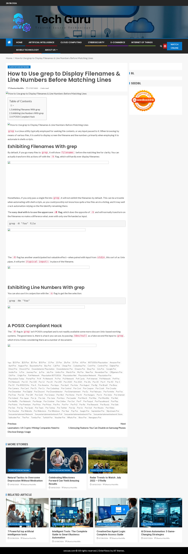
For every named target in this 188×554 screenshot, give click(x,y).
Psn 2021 (78, 382)
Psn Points (13, 404)
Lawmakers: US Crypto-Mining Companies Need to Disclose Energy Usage (33, 427)
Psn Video (110, 408)
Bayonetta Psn (36, 366)
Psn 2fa (87, 382)
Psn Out (71, 401)
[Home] (9, 42)
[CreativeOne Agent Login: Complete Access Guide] (116, 512)
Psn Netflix (13, 401)
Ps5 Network (14, 382)
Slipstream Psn (112, 411)
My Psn (80, 372)
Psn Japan (24, 398)
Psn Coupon (88, 388)
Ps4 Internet (92, 378)
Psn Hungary (89, 395)
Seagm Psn (84, 411)
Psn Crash (100, 388)
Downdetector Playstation (43, 369)
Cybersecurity (96, 42)
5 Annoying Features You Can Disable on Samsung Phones (97, 425)
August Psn (23, 366)
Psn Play (114, 401)
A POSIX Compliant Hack (23, 116)
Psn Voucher (14, 411)
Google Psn (111, 369)
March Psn (70, 372)
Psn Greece (49, 395)
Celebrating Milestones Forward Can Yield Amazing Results (64, 480)
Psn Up (72, 408)
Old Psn (12, 375)
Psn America (43, 385)
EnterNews (104, 550)
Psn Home (70, 395)
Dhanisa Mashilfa (17, 88)
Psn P (79, 401)
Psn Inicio (108, 395)
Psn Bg (94, 385)
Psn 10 (25, 382)
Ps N (39, 378)
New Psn (89, 372)
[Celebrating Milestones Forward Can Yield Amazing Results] (66, 460)
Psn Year (65, 411)
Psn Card (25, 388)
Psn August (84, 385)
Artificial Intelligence (41, 42)
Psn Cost (77, 388)
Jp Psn (41, 372)
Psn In (99, 395)
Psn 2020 (68, 382)
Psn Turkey (50, 408)
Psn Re (82, 404)
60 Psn (83, 362)
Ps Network (48, 378)
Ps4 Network (105, 378)
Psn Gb (21, 395)
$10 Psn (16, 362)
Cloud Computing (71, 42)
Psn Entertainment (72, 391)
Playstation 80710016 (51, 375)
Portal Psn (30, 378)
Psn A (33, 385)
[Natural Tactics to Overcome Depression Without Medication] (25, 460)
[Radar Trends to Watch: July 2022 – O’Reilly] (107, 460)
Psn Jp (33, 398)
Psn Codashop (53, 388)
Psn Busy (113, 385)
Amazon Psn (115, 362)
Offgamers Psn (116, 372)
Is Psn (21, 372)
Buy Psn (47, 366)
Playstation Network (19, 67)
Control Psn (103, 366)
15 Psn (51, 362)
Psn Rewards (92, 404)
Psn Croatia (111, 388)
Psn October (49, 401)
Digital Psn (114, 366)
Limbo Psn (59, 372)
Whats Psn (71, 417)
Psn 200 (58, 382)
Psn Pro (56, 404)
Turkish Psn (48, 417)
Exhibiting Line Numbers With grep (27, 113)
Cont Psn (91, 366)
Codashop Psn (79, 366)
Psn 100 (33, 382)
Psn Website (26, 411)
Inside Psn (13, 372)
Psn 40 (110, 382)
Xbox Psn (82, 417)
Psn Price (37, 404)
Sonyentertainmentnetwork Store (108, 414)
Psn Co (42, 388)
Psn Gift (29, 395)
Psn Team (39, 408)
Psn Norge (37, 401)
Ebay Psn (91, 369)
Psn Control (66, 388)
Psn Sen (12, 408)
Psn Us (80, 408)
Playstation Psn (104, 375)
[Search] (161, 46)
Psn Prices (47, 404)
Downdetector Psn (65, 369)
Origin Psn (21, 375)
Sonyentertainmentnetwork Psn (78, 414)
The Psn (25, 417)
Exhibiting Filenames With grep (25, 109)
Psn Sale (114, 404)
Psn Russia (104, 404)
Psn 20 (50, 382)
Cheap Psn (66, 366)
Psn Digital (27, 391)
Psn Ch (34, 388)
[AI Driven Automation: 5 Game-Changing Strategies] (160, 512)
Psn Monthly (104, 398)
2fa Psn (67, 362)
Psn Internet (119, 395)
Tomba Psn (36, 417)
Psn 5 (117, 382)
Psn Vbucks (99, 408)
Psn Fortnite (109, 391)
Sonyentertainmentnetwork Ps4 (48, 414)
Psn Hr (79, 395)
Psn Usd (88, 408)
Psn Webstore (40, 411)
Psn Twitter (62, 408)
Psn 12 (42, 382)
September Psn (97, 411)
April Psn (12, 366)
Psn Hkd (60, 395)
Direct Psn (13, 369)
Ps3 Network (68, 378)
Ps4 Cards (80, 378)
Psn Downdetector (55, 391)
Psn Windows (54, 411)
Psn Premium (25, 404)
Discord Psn (24, 369)
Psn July (41, 398)
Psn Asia (74, 385)
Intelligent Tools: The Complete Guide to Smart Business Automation (69, 534)
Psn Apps (55, 385)
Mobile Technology (27, 49)
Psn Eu (85, 391)
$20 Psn (25, 362)
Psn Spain (29, 408)
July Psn (49, 372)
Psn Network (25, 401)
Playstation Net (69, 375)
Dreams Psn (80, 369)
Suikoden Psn (14, 417)
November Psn (101, 372)
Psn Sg (20, 408)
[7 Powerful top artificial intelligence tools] (27, 512)
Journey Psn (31, 372)
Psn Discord (39, 391)
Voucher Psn (60, 417)
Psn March (82, 398)
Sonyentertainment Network (21, 414)
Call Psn (56, 366)
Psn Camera (14, 388)
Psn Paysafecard (102, 401)
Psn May (92, 398)
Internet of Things (142, 42)
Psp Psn (74, 411)
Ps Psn (58, 378)
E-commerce (118, 42)
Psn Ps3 (74, 404)
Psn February (95, 391)
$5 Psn (34, 362)
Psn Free (12, 395)
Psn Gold (39, 395)
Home (19, 42)
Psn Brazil (103, 385)
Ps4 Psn (116, 378)
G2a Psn (100, 369)
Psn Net (114, 398)
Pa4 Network (34, 375)
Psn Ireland (13, 398)
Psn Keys (61, 398)
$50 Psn (42, 362)
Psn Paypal (88, 401)
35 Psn (75, 362)
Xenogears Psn (95, 417)
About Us (50, 49)
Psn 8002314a (22, 385)
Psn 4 (103, 382)
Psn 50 (11, 385)
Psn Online (61, 401)
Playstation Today (16, 378)
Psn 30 (96, 382)
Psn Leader (71, 398)
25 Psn (59, 362)
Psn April (65, 385)
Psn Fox (119, 391)
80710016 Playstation (98, 362)
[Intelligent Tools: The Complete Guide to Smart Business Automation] (71, 512)
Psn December (15, 391)
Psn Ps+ (65, 404)
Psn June (51, 398)
